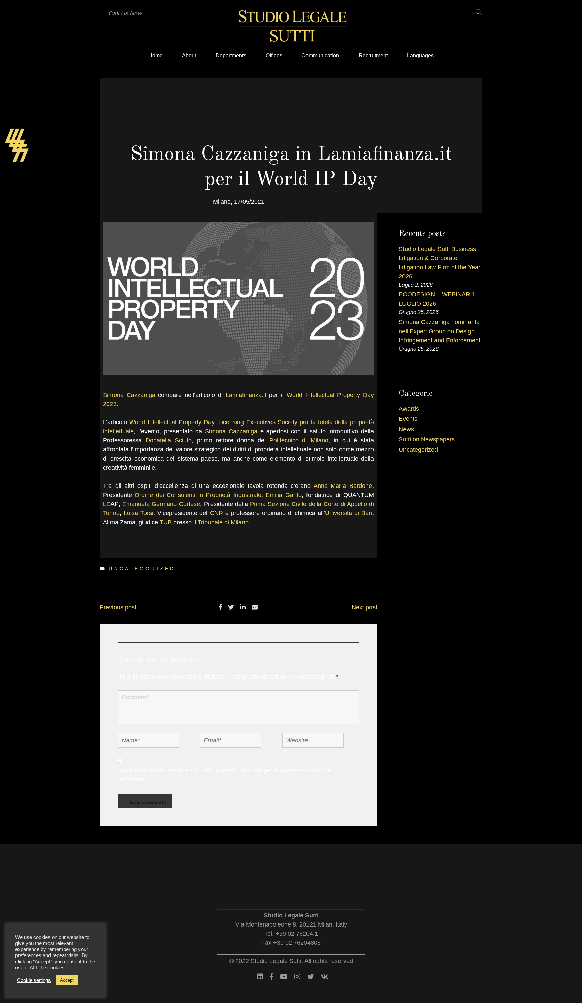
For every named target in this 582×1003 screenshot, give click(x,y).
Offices (274, 55)
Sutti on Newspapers (427, 439)
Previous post (118, 607)
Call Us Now (125, 13)
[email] (255, 607)
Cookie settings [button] (34, 980)
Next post (364, 607)
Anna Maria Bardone (343, 485)
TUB (166, 522)
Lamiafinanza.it (246, 394)
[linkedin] (243, 607)
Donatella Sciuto (169, 440)
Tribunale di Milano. (224, 522)
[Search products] (474, 12)
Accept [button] (67, 980)
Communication (320, 55)
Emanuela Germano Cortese (161, 504)
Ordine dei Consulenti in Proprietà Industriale (198, 495)
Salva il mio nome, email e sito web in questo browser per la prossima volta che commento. (224, 775)
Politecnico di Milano (299, 440)
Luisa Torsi (138, 513)
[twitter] (231, 607)
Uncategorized (142, 568)
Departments (231, 55)
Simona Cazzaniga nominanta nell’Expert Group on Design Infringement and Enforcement (439, 331)
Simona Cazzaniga (129, 394)
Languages (420, 55)
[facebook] (220, 607)
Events (408, 418)
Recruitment (373, 55)
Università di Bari (348, 513)
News (406, 429)
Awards (409, 408)
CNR (216, 513)
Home (155, 55)
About (189, 55)
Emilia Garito (283, 495)
